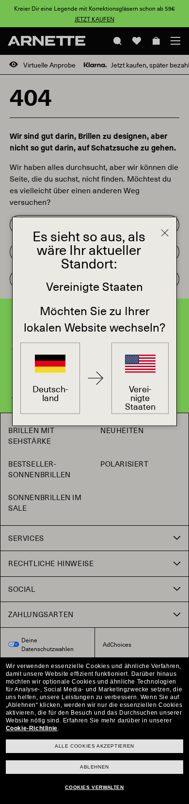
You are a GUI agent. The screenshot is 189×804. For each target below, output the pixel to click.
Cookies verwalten (94, 787)
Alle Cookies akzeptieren (94, 746)
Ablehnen (94, 767)
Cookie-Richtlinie (32, 728)
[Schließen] (164, 233)
